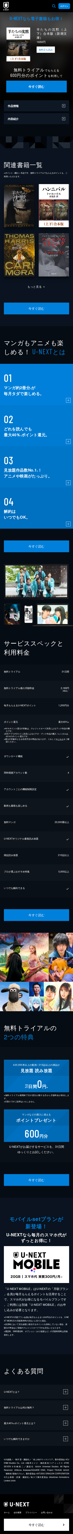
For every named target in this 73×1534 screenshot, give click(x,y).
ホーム (7, 1512)
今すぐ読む (36, 86)
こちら (60, 739)
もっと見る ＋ (36, 286)
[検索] (54, 6)
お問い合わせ (47, 1512)
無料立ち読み (46, 49)
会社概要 (17, 1512)
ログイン (64, 6)
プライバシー (31, 1512)
